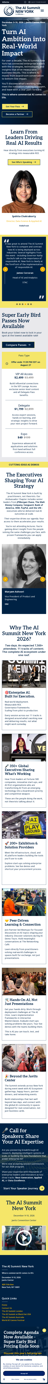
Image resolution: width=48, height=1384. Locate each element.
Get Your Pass (13, 106)
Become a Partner (15, 114)
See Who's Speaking (22, 162)
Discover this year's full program (23, 1353)
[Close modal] (44, 1330)
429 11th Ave (8, 1284)
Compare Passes (16, 345)
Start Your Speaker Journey (20, 1188)
